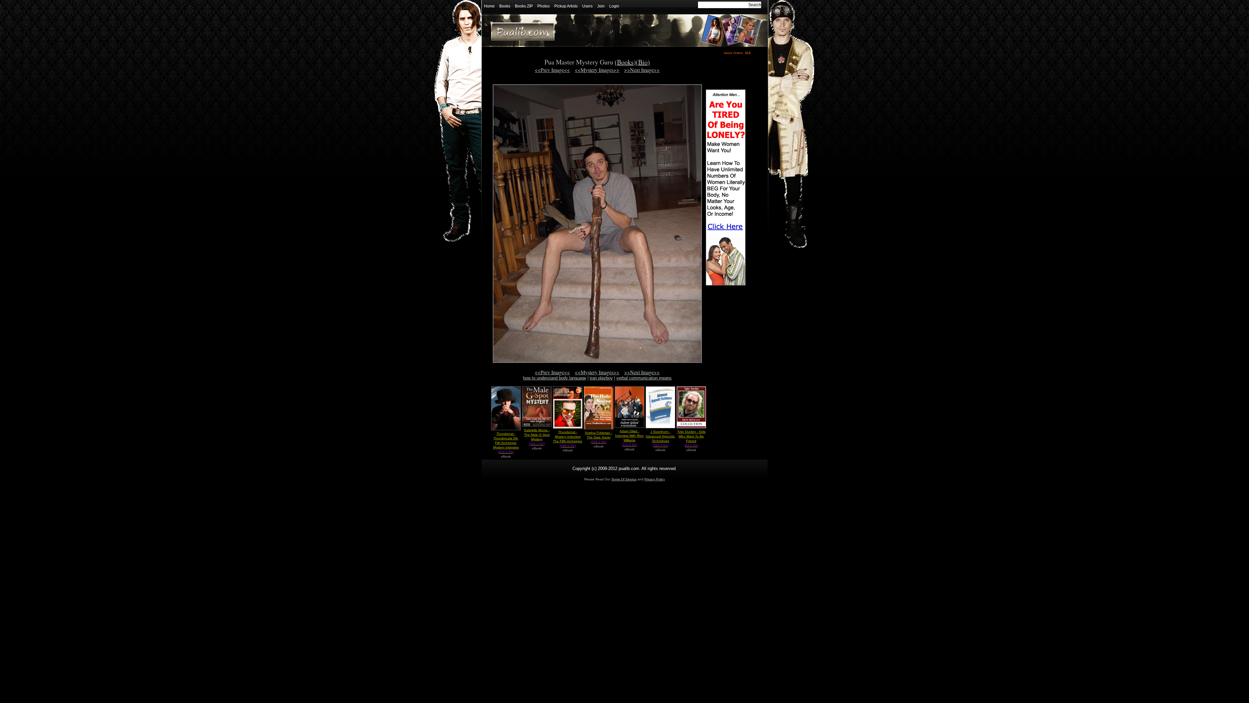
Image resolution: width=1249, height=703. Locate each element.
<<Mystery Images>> (597, 69)
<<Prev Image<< (552, 69)
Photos (543, 6)
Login (614, 6)
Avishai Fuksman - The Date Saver (598, 437)
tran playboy (601, 378)
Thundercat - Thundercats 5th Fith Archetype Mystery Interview (506, 443)
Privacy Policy (654, 479)
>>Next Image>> (642, 69)
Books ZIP (524, 6)
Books (504, 6)
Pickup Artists (566, 6)
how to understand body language (554, 378)
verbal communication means (644, 378)
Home (489, 6)
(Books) (625, 62)
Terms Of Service (624, 479)
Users (587, 6)
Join (601, 6)
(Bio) (643, 62)
